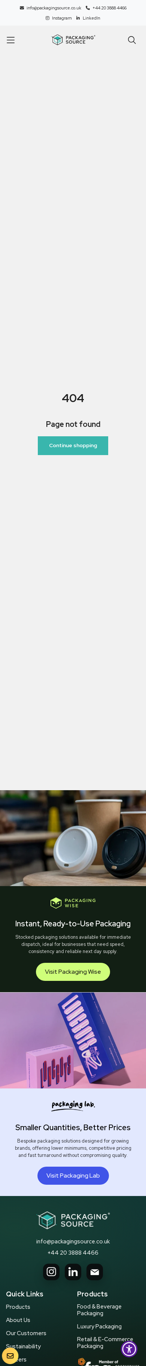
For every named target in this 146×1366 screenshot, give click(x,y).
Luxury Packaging (99, 1326)
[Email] (94, 1272)
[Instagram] (51, 1272)
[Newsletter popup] (10, 1356)
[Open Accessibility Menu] (129, 1349)
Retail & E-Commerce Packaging (105, 1342)
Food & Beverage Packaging (99, 1310)
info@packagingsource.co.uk (73, 1241)
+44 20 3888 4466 (73, 1252)
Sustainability (23, 1346)
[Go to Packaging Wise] (73, 1220)
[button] (10, 40)
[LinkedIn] (73, 1272)
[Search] (132, 40)
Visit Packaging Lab (73, 1175)
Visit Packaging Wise (73, 972)
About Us (18, 1320)
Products (18, 1307)
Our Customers (26, 1333)
